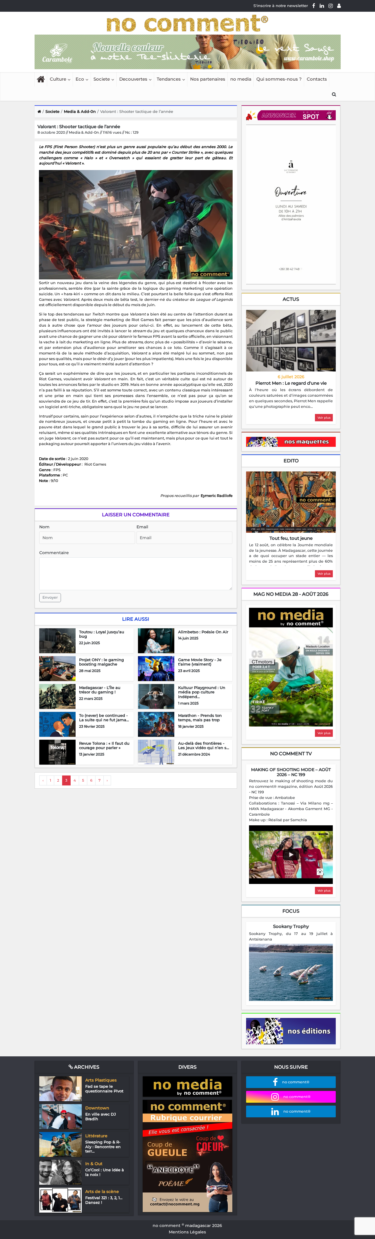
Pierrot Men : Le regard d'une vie (291, 383)
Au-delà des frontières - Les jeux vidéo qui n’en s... (203, 745)
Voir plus (324, 418)
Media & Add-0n (80, 111)
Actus (291, 299)
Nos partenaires (207, 79)
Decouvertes (133, 79)
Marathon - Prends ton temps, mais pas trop (200, 717)
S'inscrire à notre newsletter (280, 5)
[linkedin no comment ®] (322, 5)
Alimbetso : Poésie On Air (203, 631)
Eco (80, 79)
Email (142, 526)
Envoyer (50, 597)
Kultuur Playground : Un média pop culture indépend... (201, 692)
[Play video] (291, 855)
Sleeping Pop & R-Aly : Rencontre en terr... (103, 1146)
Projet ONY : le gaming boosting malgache (101, 662)
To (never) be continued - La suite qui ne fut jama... (104, 717)
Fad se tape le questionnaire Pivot (104, 1088)
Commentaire (54, 552)
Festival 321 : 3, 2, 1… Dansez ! (103, 1200)
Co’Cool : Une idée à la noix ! (104, 1172)
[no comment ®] (339, 5)
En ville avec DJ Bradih (100, 1116)
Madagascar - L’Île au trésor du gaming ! (99, 690)
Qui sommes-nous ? (279, 79)
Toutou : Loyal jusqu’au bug (101, 634)
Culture (58, 79)
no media (240, 79)
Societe (101, 79)
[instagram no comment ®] (330, 5)
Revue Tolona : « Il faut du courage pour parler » (104, 745)
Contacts (317, 79)
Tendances (169, 79)
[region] (291, 398)
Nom (44, 526)
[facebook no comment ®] (313, 5)
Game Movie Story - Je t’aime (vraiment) (199, 662)
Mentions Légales (187, 1232)
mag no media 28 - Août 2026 (290, 594)
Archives (86, 1067)
